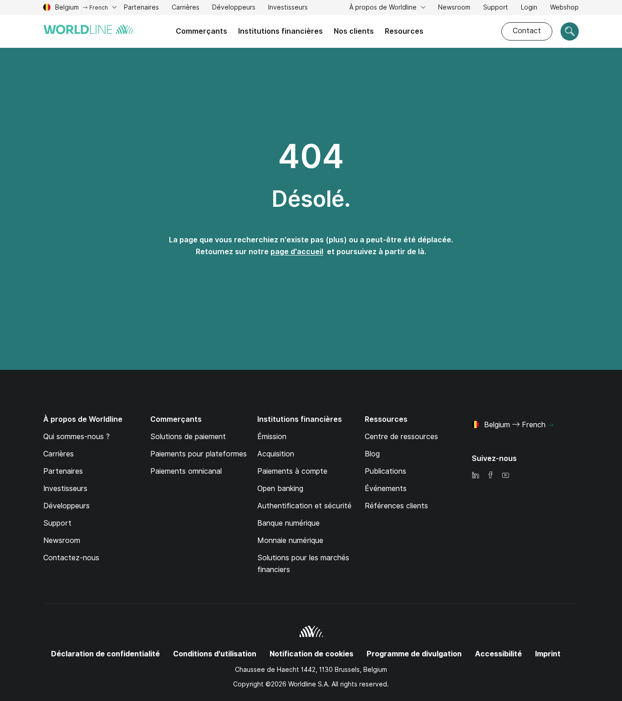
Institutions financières (280, 31)
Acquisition (275, 454)
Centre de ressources (401, 436)
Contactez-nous (71, 557)
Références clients (396, 505)
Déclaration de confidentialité (105, 654)
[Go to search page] (570, 31)
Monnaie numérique (290, 540)
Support (495, 8)
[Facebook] (490, 475)
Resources (404, 31)
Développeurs (233, 8)
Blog (372, 454)
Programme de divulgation (414, 654)
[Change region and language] (550, 425)
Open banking (280, 488)
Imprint (548, 654)
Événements (386, 488)
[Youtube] (505, 475)
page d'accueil (296, 251)
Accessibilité (498, 654)
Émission (271, 436)
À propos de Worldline (383, 7)
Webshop (564, 7)
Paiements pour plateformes (198, 454)
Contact (527, 30)
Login (529, 7)
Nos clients (354, 31)
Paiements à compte (292, 471)
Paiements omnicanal (186, 471)
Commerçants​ (201, 31)
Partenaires (63, 471)
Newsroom (454, 7)
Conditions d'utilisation (214, 654)
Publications (385, 471)
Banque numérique (288, 523)
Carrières (185, 8)
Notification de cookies (311, 654)
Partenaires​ (141, 7)
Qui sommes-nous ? (76, 436)
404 (311, 156)
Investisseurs (288, 8)
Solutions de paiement (188, 436)
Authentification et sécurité (304, 505)
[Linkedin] (475, 475)
